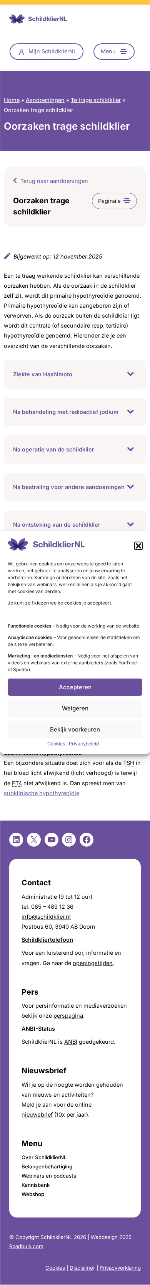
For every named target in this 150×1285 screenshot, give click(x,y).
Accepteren (75, 687)
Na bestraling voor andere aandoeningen (69, 487)
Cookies (56, 743)
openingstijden (93, 963)
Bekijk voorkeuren (75, 729)
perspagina (68, 1015)
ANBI (70, 1041)
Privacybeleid (84, 743)
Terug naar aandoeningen (54, 181)
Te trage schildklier (96, 100)
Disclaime (81, 1268)
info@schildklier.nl (46, 916)
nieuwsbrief (37, 1114)
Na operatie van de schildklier (53, 449)
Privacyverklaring (120, 1268)
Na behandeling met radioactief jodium (65, 412)
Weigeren (75, 708)
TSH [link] (128, 762)
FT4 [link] (17, 783)
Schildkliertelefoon (47, 939)
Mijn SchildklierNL (52, 51)
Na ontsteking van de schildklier (56, 524)
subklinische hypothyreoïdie (41, 793)
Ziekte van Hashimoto (42, 374)
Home (12, 100)
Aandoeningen (45, 100)
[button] (138, 546)
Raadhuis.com (26, 1246)
